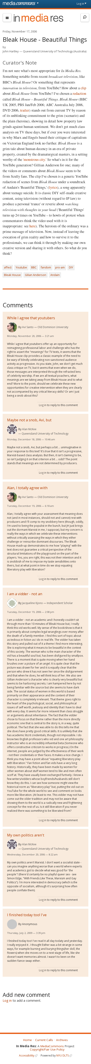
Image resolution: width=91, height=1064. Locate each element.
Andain (55, 275)
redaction (79, 93)
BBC (33, 267)
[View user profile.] (12, 327)
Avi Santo (28, 327)
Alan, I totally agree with (27, 487)
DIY (71, 267)
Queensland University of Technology (45, 433)
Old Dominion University (53, 327)
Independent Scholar (60, 603)
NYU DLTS (62, 1055)
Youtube (21, 267)
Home (27, 1040)
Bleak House (12, 275)
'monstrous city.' (34, 159)
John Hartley (11, 51)
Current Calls (44, 1040)
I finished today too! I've (27, 914)
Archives (62, 1040)
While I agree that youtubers (31, 317)
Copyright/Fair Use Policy (47, 1049)
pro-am (60, 267)
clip (83, 88)
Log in (80, 4)
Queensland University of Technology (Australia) (54, 51)
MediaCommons (52, 1046)
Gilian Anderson (35, 275)
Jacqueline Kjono (32, 603)
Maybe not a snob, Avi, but (29, 420)
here (32, 226)
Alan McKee (29, 429)
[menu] (7, 17)
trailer (24, 110)
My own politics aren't (25, 835)
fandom (46, 267)
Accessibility (26, 1055)
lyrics (53, 187)
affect (7, 267)
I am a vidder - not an (24, 593)
